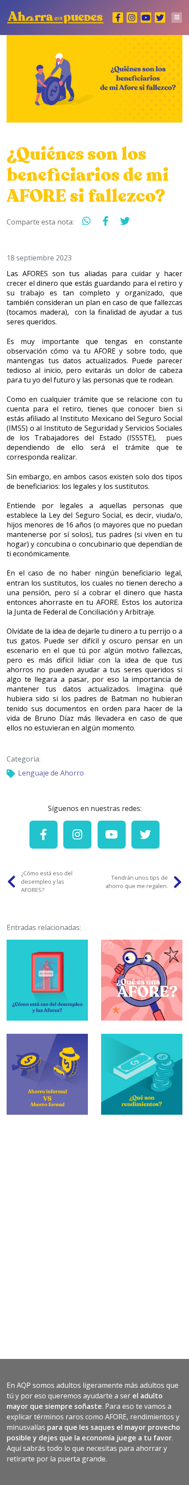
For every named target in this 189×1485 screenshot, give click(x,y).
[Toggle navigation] (176, 17)
